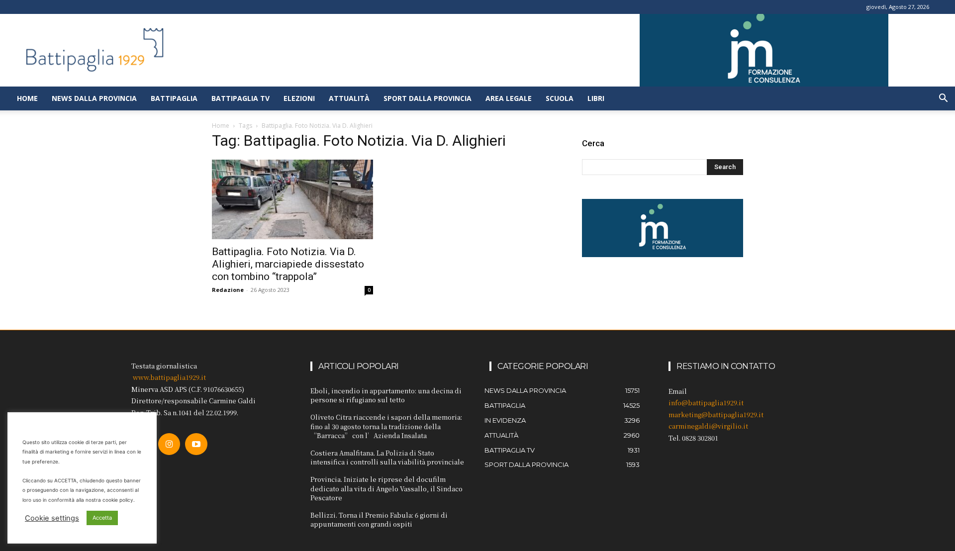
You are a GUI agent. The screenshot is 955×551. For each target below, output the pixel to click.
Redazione (228, 289)
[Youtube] (196, 444)
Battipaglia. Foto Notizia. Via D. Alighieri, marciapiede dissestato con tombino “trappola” (288, 264)
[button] (943, 99)
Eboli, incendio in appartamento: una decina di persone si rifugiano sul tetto (386, 395)
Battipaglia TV (240, 98)
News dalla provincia (94, 98)
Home (27, 98)
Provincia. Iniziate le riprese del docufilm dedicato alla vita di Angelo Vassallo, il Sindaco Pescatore (386, 488)
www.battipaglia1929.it (169, 377)
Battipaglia (174, 98)
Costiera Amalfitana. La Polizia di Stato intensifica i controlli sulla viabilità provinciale (387, 457)
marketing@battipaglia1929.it (716, 414)
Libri (595, 98)
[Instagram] (169, 444)
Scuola (559, 98)
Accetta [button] (102, 517)
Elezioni (299, 98)
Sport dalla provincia (427, 98)
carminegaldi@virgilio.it (708, 426)
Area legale (508, 98)
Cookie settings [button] (52, 518)
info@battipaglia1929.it (706, 402)
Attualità (349, 98)
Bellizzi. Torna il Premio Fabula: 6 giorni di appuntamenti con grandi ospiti (379, 519)
